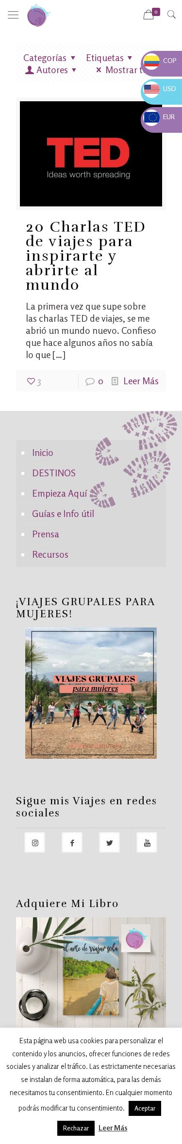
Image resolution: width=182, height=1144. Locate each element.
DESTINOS (54, 472)
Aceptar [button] (144, 1108)
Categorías (44, 57)
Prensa (45, 533)
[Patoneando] (38, 14)
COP (160, 60)
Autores (52, 69)
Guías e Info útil (63, 513)
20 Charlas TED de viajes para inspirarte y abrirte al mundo (86, 256)
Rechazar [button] (76, 1128)
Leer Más (141, 380)
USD (160, 88)
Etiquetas (105, 57)
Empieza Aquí (59, 493)
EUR (159, 116)
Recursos (50, 554)
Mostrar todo (132, 69)
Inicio (42, 452)
